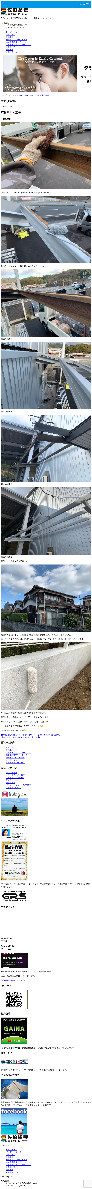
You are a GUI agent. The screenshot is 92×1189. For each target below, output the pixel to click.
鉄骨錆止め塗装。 (43, 95)
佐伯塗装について (13, 788)
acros (12, 1176)
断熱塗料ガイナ (12, 37)
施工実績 (9, 50)
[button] (84, 4)
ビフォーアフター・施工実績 (18, 785)
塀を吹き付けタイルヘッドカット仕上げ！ (19, 737)
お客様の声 (10, 47)
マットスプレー (12, 760)
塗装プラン (10, 35)
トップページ (11, 32)
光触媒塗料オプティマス (16, 42)
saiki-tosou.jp (6, 1145)
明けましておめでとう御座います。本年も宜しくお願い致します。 (32, 735)
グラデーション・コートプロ (18, 45)
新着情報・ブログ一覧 (24, 95)
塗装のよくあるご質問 (15, 775)
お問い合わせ (11, 52)
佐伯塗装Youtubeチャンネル (13, 980)
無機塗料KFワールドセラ (16, 40)
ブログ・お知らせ (13, 1152)
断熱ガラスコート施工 (15, 763)
